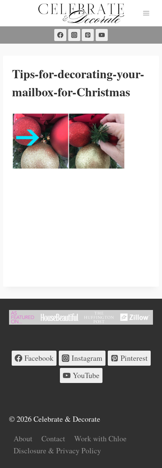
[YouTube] (102, 35)
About (23, 438)
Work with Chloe (100, 438)
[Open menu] (146, 13)
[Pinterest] (88, 35)
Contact (53, 438)
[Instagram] (74, 35)
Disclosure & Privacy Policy (57, 450)
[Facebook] (60, 35)
